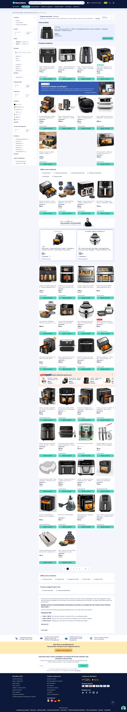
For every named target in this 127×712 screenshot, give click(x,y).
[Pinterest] (90, 692)
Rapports (100, 710)
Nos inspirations (51, 690)
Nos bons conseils (51, 679)
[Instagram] (93, 692)
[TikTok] (97, 692)
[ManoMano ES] (59, 700)
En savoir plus (78, 670)
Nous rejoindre (16, 692)
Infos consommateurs (91, 710)
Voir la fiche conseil (90, 92)
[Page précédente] (65, 569)
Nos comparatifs (51, 683)
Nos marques (50, 685)
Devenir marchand (17, 690)
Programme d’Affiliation (18, 694)
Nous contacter (16, 685)
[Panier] (113, 2)
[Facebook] (86, 692)
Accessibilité (107, 710)
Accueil (14, 12)
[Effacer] (83, 3)
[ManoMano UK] (52, 700)
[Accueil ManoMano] (19, 2)
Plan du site (33, 710)
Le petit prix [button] (57, 231)
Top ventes (49, 692)
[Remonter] (113, 702)
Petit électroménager (28, 12)
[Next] (112, 374)
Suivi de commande (17, 679)
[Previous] (111, 374)
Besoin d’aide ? (16, 683)
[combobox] (107, 17)
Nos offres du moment (52, 687)
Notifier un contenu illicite (19, 687)
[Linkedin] (83, 692)
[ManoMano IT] (48, 700)
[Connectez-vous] (110, 2)
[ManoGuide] (123, 708)
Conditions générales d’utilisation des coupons (24, 696)
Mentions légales (41, 710)
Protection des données (53, 710)
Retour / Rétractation (18, 681)
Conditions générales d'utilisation (76, 710)
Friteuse (36, 12)
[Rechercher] (30, 3)
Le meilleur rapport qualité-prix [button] (94, 231)
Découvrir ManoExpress (53, 694)
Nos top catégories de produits (54, 681)
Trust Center (63, 710)
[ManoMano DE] (55, 700)
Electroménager (19, 12)
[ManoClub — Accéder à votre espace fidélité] (105, 2)
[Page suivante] (88, 569)
